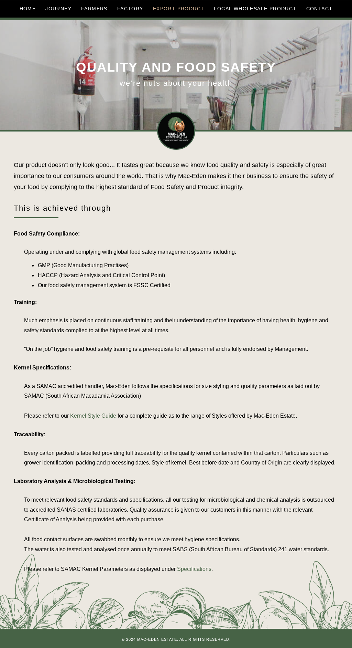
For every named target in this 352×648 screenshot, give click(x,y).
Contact (319, 8)
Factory (130, 8)
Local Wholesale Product (255, 8)
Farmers (94, 8)
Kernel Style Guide (93, 416)
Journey (58, 8)
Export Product (179, 8)
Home (28, 8)
